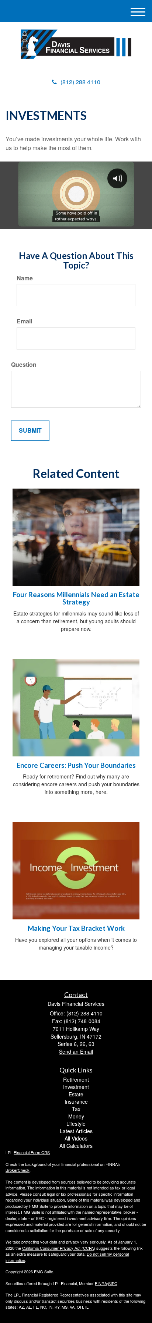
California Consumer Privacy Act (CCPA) (58, 1248)
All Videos (76, 1138)
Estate (76, 1094)
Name (25, 278)
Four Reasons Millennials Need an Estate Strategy (76, 598)
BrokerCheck (18, 1170)
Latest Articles (76, 1131)
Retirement (76, 1079)
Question (24, 365)
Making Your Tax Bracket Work (76, 928)
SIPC (112, 1283)
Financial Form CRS (32, 1152)
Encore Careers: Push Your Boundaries (76, 765)
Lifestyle (76, 1123)
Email (24, 321)
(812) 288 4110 (80, 82)
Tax (76, 1109)
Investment (76, 1086)
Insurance (76, 1101)
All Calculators (76, 1145)
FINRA (101, 1283)
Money (76, 1116)
